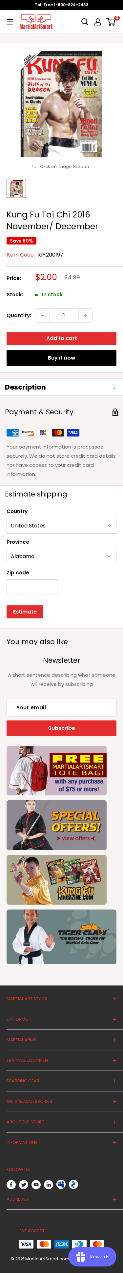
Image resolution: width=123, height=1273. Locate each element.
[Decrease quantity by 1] (42, 315)
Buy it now (61, 358)
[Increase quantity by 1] (85, 315)
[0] (111, 22)
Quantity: (19, 315)
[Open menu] (10, 21)
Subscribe (61, 728)
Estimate (25, 611)
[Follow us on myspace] (61, 1184)
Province (18, 542)
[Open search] (85, 21)
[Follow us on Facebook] (11, 1184)
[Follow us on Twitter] (23, 1184)
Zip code (18, 572)
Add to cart (61, 338)
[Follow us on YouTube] (36, 1184)
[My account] (97, 21)
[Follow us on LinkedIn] (48, 1184)
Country (17, 511)
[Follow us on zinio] (73, 1184)
